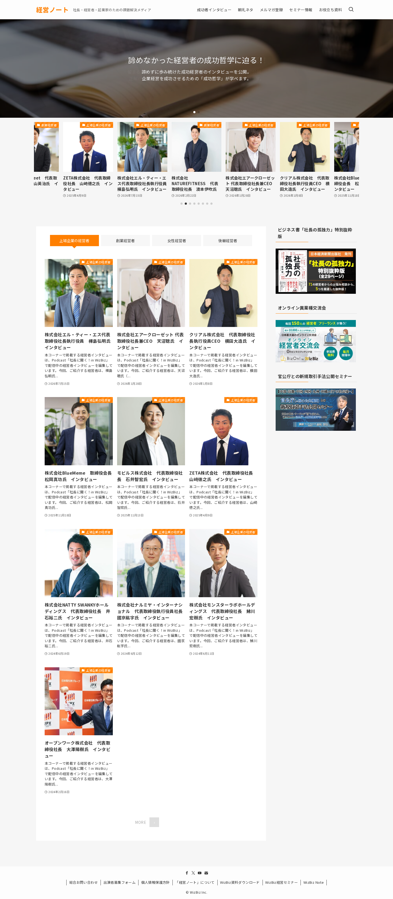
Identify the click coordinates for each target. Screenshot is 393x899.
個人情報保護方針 (155, 882)
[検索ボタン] (351, 9)
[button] (194, 112)
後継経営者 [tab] (227, 240)
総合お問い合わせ (83, 882)
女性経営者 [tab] (176, 240)
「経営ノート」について (194, 882)
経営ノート (52, 9)
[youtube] (199, 873)
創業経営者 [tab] (125, 240)
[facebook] (186, 873)
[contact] (206, 873)
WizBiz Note (313, 882)
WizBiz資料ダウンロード (240, 882)
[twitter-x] (193, 873)
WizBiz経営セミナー (281, 882)
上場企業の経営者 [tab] (74, 240)
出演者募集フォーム (119, 882)
